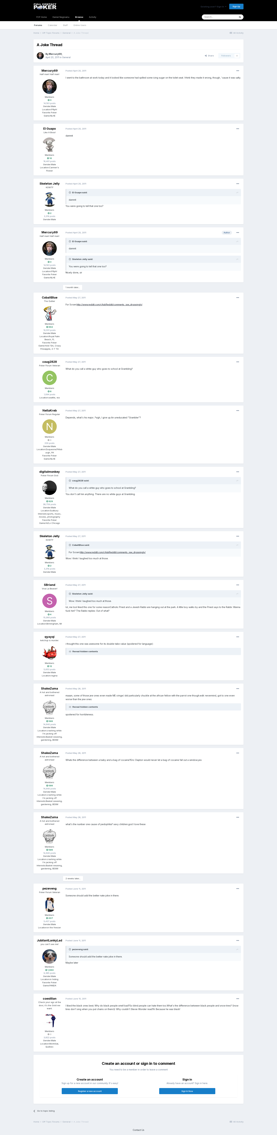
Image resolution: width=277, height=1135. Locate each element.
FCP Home (41, 17)
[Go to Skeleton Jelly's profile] (49, 199)
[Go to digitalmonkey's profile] (49, 488)
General (66, 57)
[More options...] (238, 71)
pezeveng (49, 888)
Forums (38, 25)
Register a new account (90, 1091)
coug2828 (49, 361)
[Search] (239, 17)
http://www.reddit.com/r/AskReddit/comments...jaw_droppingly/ (109, 304)
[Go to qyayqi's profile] (49, 653)
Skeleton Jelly (50, 183)
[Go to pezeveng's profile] (49, 905)
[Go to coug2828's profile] (49, 378)
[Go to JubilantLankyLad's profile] (49, 956)
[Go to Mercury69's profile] (40, 55)
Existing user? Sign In (213, 6)
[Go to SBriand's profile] (49, 601)
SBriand (49, 584)
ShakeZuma (49, 688)
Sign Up (236, 6)
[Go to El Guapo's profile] (49, 144)
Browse (79, 17)
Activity (92, 17)
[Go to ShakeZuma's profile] (49, 708)
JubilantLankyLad (49, 940)
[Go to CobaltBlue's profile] (49, 313)
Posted (76, 70)
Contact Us (138, 1130)
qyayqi (50, 636)
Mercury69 (55, 54)
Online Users (79, 25)
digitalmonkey (49, 471)
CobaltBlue (49, 297)
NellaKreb (49, 410)
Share (210, 55)
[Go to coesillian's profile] (49, 1021)
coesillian (49, 998)
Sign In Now (187, 1091)
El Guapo (49, 128)
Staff (65, 25)
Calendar (52, 25)
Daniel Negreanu (61, 17)
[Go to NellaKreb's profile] (49, 426)
